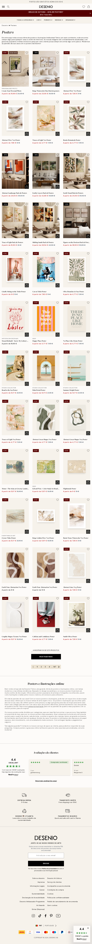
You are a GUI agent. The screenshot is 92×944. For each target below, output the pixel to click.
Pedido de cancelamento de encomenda (62, 902)
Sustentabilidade (38, 894)
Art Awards (40, 905)
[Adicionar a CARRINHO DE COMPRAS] (58, 85)
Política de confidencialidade (58, 898)
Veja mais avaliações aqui (46, 781)
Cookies (50, 894)
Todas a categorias (24, 20)
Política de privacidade (49, 869)
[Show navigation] (3, 6)
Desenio (5, 25)
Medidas (58, 20)
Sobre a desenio (38, 878)
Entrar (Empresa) (38, 909)
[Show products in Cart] (88, 6)
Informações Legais (37, 886)
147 (54, 667)
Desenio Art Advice (54, 878)
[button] (81, 934)
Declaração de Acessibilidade (33, 898)
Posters (14, 25)
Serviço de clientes (54, 882)
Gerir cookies (52, 905)
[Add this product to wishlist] (27, 53)
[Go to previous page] (33, 667)
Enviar (46, 863)
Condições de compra (55, 890)
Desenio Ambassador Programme (32, 902)
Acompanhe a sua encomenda (58, 886)
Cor (38, 20)
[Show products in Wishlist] (83, 6)
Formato (47, 20)
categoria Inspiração (36, 706)
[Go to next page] (59, 667)
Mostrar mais (46, 657)
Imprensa (41, 882)
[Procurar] (8, 6)
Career (42, 890)
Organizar (70, 20)
